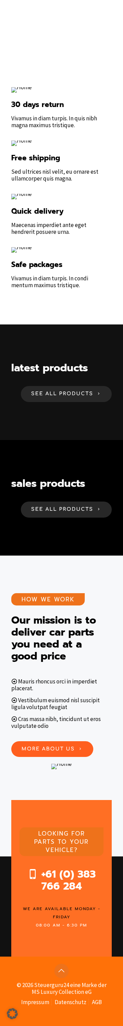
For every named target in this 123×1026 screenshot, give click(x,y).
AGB (97, 1002)
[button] (12, 1013)
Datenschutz (70, 1002)
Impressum (35, 1002)
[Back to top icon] (61, 971)
